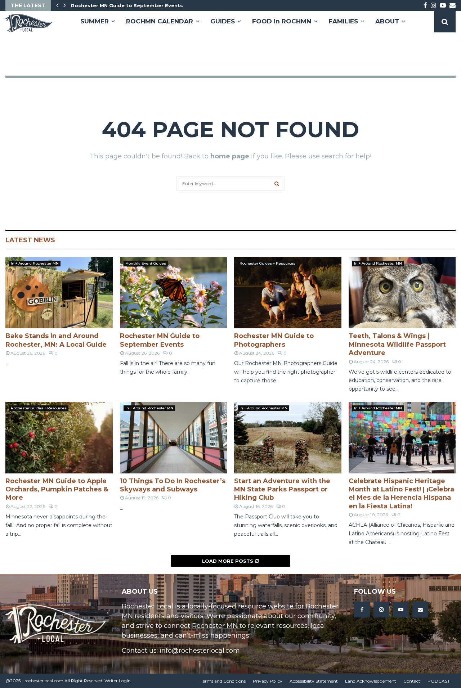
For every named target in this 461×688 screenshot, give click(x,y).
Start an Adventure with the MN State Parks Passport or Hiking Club (282, 489)
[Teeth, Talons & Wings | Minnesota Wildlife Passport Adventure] (402, 292)
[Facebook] (362, 609)
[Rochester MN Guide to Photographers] (287, 292)
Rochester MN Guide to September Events (127, 5)
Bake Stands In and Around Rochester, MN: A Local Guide (56, 340)
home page (229, 156)
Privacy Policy (267, 681)
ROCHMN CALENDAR (159, 21)
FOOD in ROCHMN (281, 21)
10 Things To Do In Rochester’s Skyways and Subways (172, 485)
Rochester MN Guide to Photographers (274, 340)
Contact (411, 681)
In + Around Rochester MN (35, 263)
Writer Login (117, 680)
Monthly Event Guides (145, 263)
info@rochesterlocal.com (200, 651)
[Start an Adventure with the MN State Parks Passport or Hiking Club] (287, 437)
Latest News (30, 240)
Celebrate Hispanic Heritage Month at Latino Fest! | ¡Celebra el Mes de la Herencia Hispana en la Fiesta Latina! (401, 493)
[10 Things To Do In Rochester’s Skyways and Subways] (173, 437)
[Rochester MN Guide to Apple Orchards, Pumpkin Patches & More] (59, 437)
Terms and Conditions (223, 681)
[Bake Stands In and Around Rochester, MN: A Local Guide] (59, 292)
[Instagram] (381, 609)
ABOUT (387, 21)
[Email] (420, 609)
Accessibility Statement (314, 681)
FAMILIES (343, 21)
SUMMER (94, 21)
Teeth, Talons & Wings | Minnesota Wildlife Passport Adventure (397, 344)
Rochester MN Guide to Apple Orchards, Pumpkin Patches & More (56, 489)
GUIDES (222, 21)
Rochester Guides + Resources (267, 263)
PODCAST (439, 681)
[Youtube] (401, 609)
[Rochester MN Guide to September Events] (173, 292)
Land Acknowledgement (370, 681)
